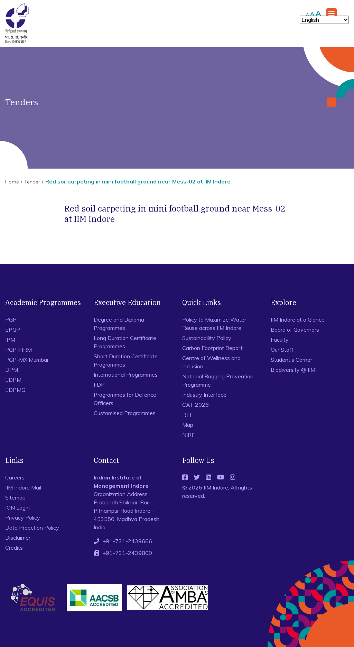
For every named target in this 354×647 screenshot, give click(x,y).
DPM (11, 369)
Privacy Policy (22, 517)
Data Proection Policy (32, 527)
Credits (14, 547)
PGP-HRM (18, 349)
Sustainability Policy (206, 337)
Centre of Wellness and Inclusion (211, 362)
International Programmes (126, 374)
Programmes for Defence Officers (125, 398)
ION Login (17, 507)
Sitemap (15, 497)
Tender (32, 182)
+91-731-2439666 (127, 541)
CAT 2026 (195, 404)
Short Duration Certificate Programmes (126, 360)
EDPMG (15, 389)
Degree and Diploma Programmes (119, 323)
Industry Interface (204, 394)
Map (187, 424)
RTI (186, 414)
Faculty (280, 339)
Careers (15, 477)
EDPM (13, 379)
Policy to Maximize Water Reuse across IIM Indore (214, 323)
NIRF (188, 434)
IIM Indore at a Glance (298, 319)
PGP (11, 319)
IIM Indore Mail (23, 487)
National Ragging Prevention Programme (217, 380)
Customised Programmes (125, 413)
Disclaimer (17, 537)
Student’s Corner (291, 359)
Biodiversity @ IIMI (294, 369)
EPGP (12, 329)
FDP (99, 384)
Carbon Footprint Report (212, 347)
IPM (10, 339)
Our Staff (282, 349)
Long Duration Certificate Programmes (125, 342)
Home (12, 182)
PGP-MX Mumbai (26, 359)
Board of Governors (295, 329)
